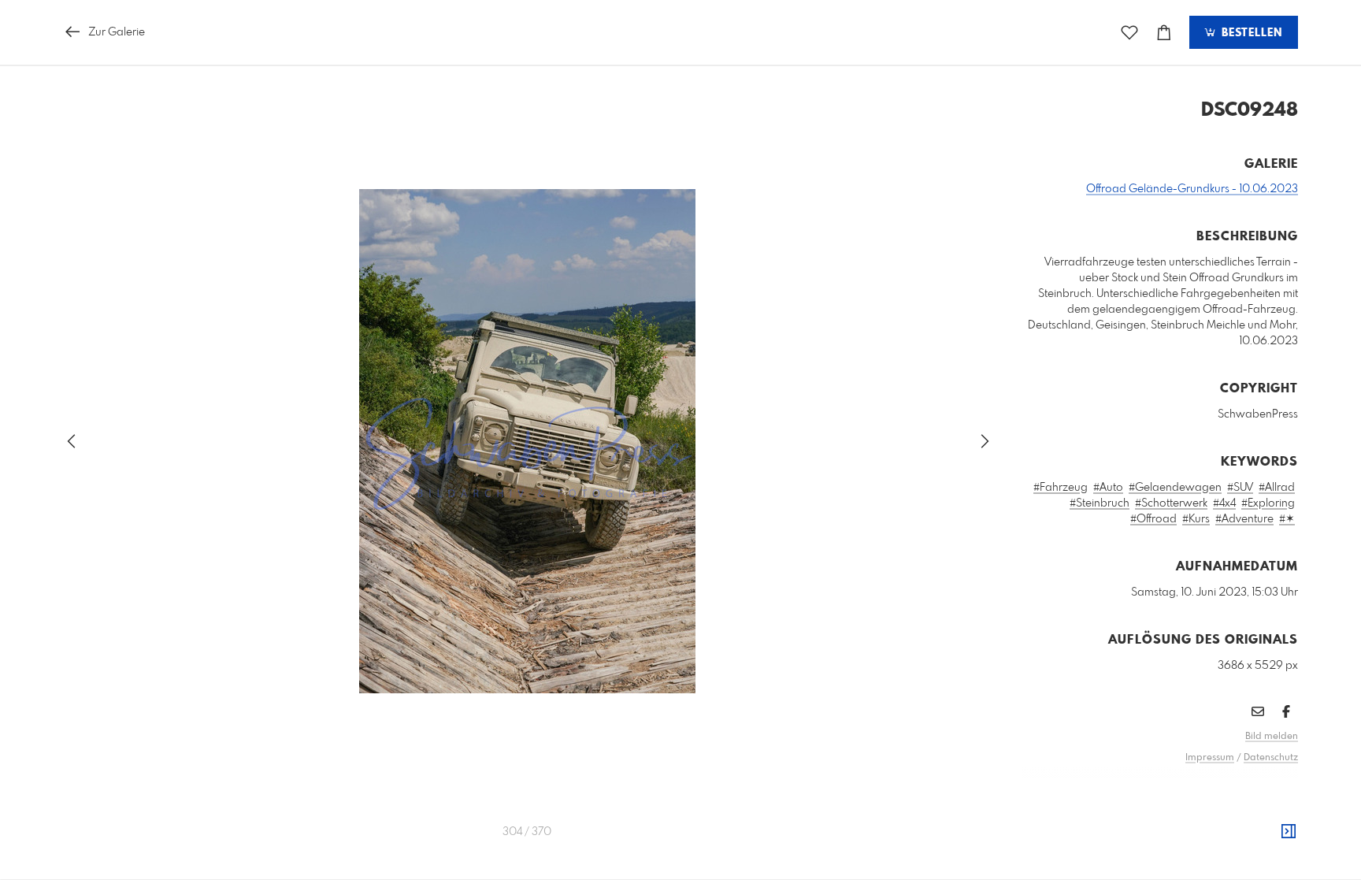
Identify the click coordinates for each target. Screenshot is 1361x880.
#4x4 (1224, 503)
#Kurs (1196, 519)
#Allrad (1277, 487)
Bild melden (1271, 736)
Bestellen (1250, 33)
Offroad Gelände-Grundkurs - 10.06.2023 (1192, 189)
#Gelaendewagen (1175, 487)
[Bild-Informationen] (1288, 832)
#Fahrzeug (1060, 487)
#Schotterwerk (1171, 503)
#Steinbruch (1099, 503)
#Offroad (1153, 519)
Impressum (1209, 758)
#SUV (1240, 487)
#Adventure (1244, 519)
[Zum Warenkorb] (1164, 32)
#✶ (1287, 519)
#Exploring (1268, 503)
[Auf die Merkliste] (1129, 32)
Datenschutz (1271, 758)
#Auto (1108, 487)
